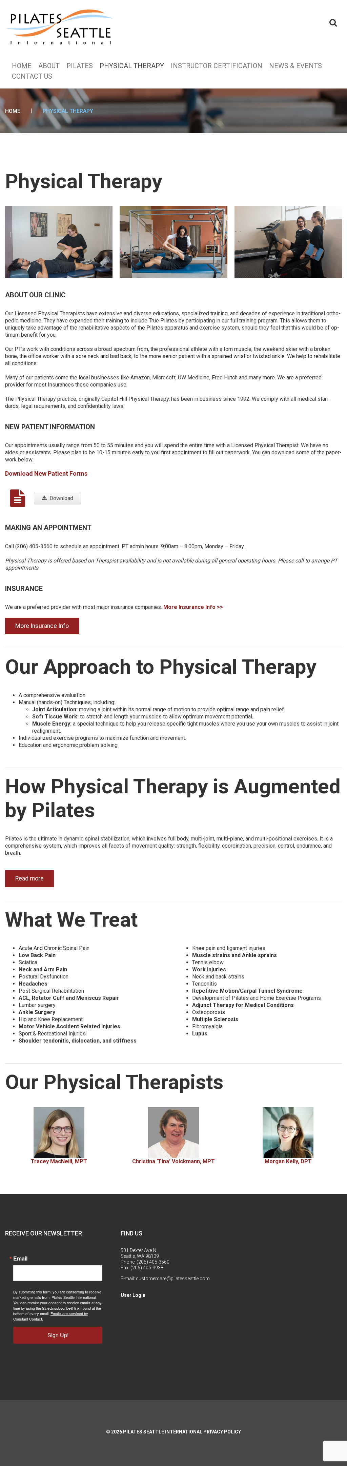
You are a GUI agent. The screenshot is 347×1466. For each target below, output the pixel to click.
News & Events (295, 66)
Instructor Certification (216, 66)
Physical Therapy (132, 66)
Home (22, 66)
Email (20, 1258)
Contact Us (32, 76)
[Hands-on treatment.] (59, 241)
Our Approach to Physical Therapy (160, 667)
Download (61, 498)
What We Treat (71, 920)
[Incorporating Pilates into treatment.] (173, 241)
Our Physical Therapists (114, 1082)
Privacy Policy (222, 1431)
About (49, 66)
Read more (29, 878)
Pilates (79, 66)
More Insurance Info (42, 625)
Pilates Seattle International (162, 1431)
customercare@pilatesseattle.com (173, 1278)
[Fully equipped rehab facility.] (288, 241)
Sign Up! (57, 1335)
